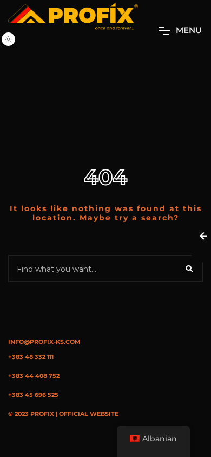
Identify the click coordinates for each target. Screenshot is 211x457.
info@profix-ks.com (44, 341)
